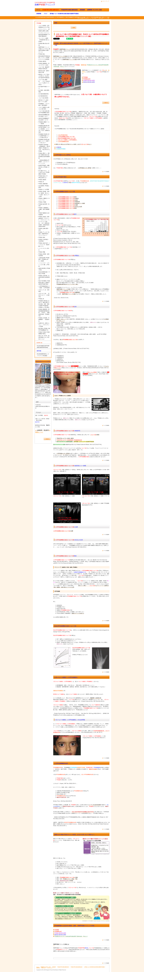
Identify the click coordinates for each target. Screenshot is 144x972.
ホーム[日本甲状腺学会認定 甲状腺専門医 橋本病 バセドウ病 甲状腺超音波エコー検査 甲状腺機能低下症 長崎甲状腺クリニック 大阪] (60, 17)
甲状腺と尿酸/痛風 (43, 183)
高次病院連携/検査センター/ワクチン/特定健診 (43, 354)
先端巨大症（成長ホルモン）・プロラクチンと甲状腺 (43, 325)
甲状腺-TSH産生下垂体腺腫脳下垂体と (44, 332)
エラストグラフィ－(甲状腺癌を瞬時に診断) (44, 30)
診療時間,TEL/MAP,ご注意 (46, 966)
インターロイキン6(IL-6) (43, 249)
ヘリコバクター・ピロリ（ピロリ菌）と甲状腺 (43, 264)
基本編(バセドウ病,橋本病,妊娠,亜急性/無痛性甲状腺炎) (64, 13)
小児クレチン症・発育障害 (43, 290)
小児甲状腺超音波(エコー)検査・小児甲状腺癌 (44, 287)
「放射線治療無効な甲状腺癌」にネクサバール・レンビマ (43, 162)
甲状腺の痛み (41, 54)
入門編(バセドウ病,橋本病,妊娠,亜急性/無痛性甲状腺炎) (94, 966)
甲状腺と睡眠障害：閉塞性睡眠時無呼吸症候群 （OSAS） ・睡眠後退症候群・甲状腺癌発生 (44, 312)
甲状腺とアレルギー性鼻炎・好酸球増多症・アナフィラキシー (43, 233)
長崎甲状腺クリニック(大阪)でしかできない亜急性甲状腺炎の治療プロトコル (44, 49)
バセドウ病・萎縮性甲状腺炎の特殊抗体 (43, 67)
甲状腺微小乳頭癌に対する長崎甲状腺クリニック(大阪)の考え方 (43, 136)
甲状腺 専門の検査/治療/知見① (51, 9)
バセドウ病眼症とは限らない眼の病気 (43, 108)
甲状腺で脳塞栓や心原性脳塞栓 (43, 213)
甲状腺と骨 (41, 181)
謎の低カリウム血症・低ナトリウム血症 (43, 100)
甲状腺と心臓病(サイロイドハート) (44, 199)
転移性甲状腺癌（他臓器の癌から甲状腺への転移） (43, 167)
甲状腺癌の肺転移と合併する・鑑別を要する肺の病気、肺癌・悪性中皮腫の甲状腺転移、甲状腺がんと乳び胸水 (43, 304)
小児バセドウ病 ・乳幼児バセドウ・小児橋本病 (43, 295)
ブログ (45, 13)
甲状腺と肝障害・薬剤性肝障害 (43, 254)
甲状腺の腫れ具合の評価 (43, 44)
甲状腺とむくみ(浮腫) (43, 189)
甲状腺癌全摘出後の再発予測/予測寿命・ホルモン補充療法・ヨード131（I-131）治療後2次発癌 (44, 129)
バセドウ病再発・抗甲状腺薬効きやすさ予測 (43, 26)
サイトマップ (106, 1)
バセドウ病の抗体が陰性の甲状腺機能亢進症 (43, 111)
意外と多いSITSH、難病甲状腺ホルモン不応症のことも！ (43, 337)
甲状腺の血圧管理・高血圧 (43, 204)
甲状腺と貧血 (41, 237)
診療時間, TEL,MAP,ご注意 (94, 9)
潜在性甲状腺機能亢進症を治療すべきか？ (43, 115)
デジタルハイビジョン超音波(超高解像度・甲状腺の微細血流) (44, 34)
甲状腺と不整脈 (42, 202)
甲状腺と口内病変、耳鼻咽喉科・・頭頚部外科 (43, 319)
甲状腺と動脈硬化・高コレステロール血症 (43, 64)
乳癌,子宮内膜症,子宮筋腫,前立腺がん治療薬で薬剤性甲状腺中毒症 (44, 282)
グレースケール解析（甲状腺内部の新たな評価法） (43, 40)
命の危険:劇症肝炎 (43, 96)
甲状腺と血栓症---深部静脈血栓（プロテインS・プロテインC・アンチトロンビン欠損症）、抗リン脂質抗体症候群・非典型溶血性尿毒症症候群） (44, 221)
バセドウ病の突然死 (43, 98)
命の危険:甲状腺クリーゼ (44, 87)
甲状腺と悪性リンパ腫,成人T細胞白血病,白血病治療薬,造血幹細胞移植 (44, 156)
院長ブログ (44, 967)
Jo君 (104, 70)
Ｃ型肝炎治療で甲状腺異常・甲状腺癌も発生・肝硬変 (43, 259)
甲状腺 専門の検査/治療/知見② (69, 9)
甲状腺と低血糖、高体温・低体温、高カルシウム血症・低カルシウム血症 (43, 194)
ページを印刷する (106, 102)
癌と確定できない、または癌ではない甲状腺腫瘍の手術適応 (43, 172)
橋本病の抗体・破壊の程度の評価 (43, 71)
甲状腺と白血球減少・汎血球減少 (43, 240)
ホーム (38, 9)
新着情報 (38, 13)
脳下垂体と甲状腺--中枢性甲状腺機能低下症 (44, 329)
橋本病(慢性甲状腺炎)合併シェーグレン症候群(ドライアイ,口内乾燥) (44, 57)
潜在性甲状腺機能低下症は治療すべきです (43, 119)
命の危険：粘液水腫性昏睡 (43, 91)
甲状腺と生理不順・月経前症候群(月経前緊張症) (44, 277)
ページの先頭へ (106, 172)
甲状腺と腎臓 (41, 252)
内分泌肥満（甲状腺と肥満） (43, 186)
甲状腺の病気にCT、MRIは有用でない (43, 176)
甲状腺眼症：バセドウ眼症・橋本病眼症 (43, 104)
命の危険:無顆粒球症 (43, 93)
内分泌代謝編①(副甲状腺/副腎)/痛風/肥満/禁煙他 (43, 346)
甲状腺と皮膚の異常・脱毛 (43, 229)
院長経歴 (82, 9)
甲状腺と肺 (41, 298)
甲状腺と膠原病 (42, 61)
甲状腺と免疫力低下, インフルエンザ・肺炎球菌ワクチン (44, 244)
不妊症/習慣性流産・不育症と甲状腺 (44, 272)
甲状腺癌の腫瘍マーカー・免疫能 (43, 122)
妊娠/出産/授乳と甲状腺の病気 (44, 269)
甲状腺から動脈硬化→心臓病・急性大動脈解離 (43, 209)
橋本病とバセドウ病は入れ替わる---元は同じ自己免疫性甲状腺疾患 (43, 76)
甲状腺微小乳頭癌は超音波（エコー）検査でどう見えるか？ (43, 141)
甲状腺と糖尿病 (42, 179)
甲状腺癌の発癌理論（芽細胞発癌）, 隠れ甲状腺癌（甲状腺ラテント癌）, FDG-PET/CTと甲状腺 (44, 148)
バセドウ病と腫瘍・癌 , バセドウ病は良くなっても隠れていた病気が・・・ (44, 82)
